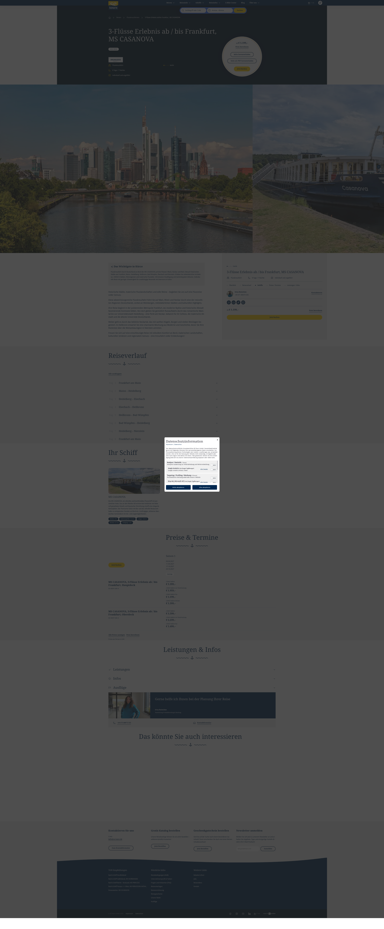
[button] (212, 465)
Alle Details (204, 469)
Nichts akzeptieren (178, 487)
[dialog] (192, 464)
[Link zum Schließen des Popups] (217, 440)
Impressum (169, 444)
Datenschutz (178, 444)
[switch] (213, 465)
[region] (192, 471)
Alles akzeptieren (204, 487)
